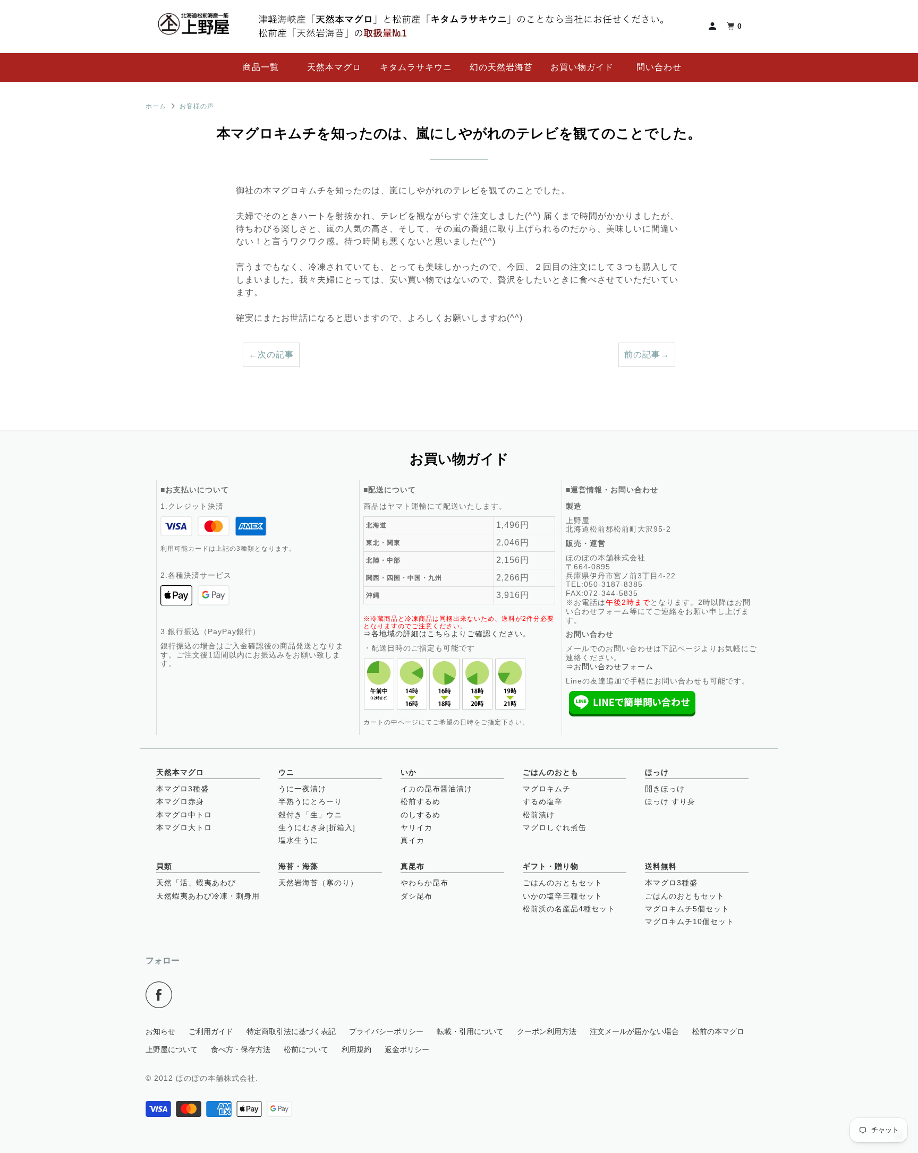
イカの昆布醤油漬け (436, 788)
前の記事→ (646, 354)
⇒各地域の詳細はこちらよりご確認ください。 (447, 633)
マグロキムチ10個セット (689, 921)
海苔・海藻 (298, 866)
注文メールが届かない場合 (634, 1031)
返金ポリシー (407, 1049)
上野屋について (172, 1049)
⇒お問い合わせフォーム (609, 666)
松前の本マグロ (718, 1031)
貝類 (164, 866)
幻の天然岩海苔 (501, 67)
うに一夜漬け (302, 788)
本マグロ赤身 (180, 801)
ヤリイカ (416, 827)
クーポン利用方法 (546, 1031)
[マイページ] (713, 26)
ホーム (156, 106)
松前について (306, 1049)
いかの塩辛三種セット (562, 896)
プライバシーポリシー (386, 1031)
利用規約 (356, 1049)
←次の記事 (271, 354)
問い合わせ (659, 67)
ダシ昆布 (416, 896)
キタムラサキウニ (416, 67)
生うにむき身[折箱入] (316, 827)
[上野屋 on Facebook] (162, 994)
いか (408, 772)
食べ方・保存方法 (240, 1049)
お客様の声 (197, 106)
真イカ (412, 840)
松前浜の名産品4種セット (569, 908)
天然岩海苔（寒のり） (318, 882)
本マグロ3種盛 (182, 788)
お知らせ (160, 1031)
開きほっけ (665, 788)
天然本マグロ (334, 67)
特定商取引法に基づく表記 (291, 1031)
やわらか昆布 (424, 882)
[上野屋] (193, 26)
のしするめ (420, 814)
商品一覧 (261, 67)
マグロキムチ (547, 788)
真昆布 (412, 866)
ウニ (286, 772)
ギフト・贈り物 (551, 866)
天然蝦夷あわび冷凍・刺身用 (208, 896)
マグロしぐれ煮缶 (554, 827)
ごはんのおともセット (562, 882)
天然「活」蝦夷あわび (196, 882)
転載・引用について (470, 1031)
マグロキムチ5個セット (687, 908)
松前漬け (539, 814)
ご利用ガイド (211, 1031)
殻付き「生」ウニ (310, 814)
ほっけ (657, 772)
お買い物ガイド (582, 67)
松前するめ (420, 801)
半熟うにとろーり (310, 801)
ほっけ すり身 (670, 801)
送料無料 (661, 866)
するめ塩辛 (543, 801)
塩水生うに (298, 840)
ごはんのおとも (551, 772)
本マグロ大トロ (184, 827)
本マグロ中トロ (184, 814)
